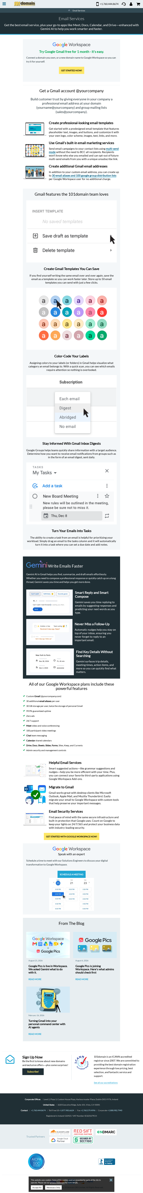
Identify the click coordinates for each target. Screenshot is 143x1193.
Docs (34, 745)
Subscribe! (33, 1071)
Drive (29, 745)
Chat (28, 735)
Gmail (37, 696)
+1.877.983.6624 (66, 1110)
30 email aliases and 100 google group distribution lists (84, 175)
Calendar (30, 740)
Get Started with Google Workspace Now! (71, 836)
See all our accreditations (106, 1082)
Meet (28, 725)
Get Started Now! (71, 70)
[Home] (69, 10)
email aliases (45, 701)
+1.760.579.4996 (88, 1110)
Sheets (41, 745)
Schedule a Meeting (71, 874)
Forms (55, 745)
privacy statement (57, 1183)
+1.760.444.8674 (38, 1110)
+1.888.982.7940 (115, 1110)
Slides (48, 745)
